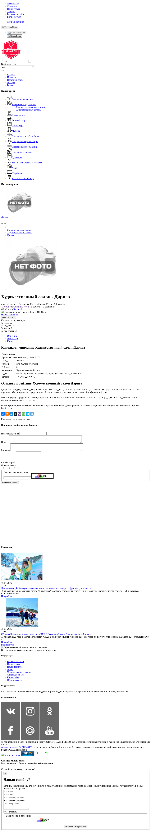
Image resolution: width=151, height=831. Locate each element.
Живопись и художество (24, 104)
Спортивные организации (25, 141)
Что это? (17, 309)
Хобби (15, 168)
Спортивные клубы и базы (25, 136)
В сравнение (49, 306)
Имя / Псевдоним (10, 433)
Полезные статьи (15, 80)
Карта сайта (13, 677)
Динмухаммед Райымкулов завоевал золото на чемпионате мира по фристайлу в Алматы (46, 588)
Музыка (16, 131)
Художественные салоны (19, 232)
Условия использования (19, 672)
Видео (10, 85)
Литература (17, 125)
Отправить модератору (75, 826)
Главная (11, 74)
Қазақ (18, 36)
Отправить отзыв (10, 483)
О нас (10, 669)
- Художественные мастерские (29, 107)
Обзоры (11, 82)
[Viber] (19, 414)
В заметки (36, 306)
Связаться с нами (15, 674)
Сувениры (17, 157)
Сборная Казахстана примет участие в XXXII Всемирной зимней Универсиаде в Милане (46, 634)
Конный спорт (19, 120)
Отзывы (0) (12, 338)
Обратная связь (14, 680)
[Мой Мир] (11, 414)
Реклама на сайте (15, 661)
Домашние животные (22, 99)
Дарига (4, 217)
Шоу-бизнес (18, 173)
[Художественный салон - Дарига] (33, 289)
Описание (12, 336)
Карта (10, 341)
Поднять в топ (8, 317)
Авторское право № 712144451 (16, 747)
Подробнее (6, 596)
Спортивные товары (22, 152)
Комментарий (8, 462)
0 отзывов (7, 306)
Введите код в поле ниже (16, 472)
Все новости (7, 644)
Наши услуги (13, 664)
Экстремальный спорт (23, 178)
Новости (11, 77)
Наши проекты (14, 667)
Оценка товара (8, 465)
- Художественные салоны (27, 109)
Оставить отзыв (21, 306)
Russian (21, 33)
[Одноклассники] (7, 414)
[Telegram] (32, 414)
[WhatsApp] (23, 414)
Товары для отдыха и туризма (27, 162)
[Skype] (27, 414)
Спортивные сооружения (24, 147)
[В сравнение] (2, 223)
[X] (15, 414)
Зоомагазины (18, 115)
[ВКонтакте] (3, 414)
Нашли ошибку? (9, 314)
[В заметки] (5, 223)
